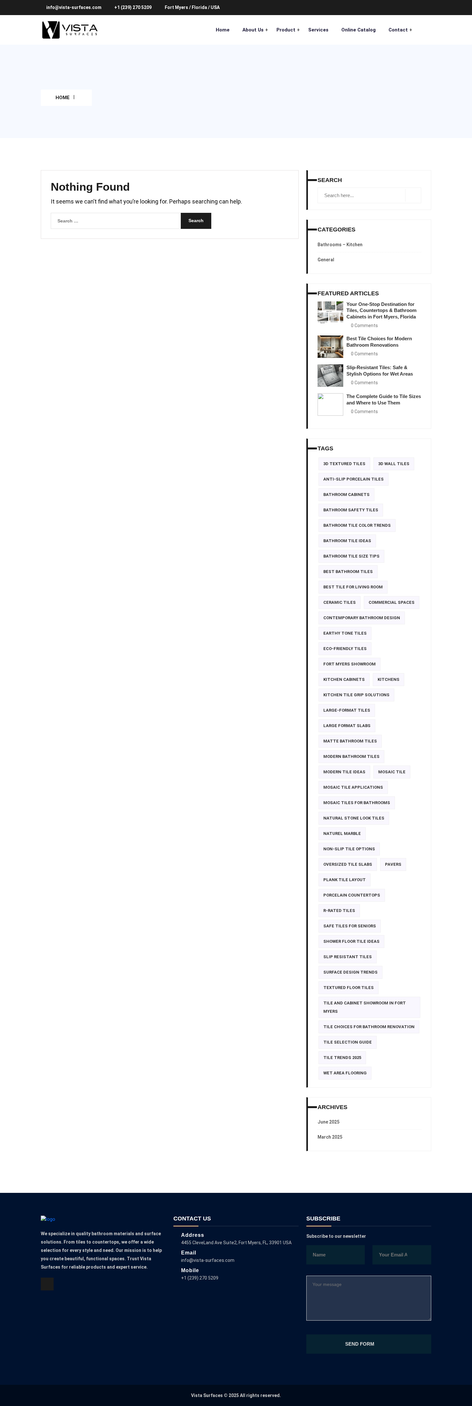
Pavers (393, 864)
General (326, 259)
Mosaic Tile (392, 771)
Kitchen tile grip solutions (356, 694)
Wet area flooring (345, 1073)
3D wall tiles (393, 463)
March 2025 (330, 1137)
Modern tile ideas (344, 771)
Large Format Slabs (347, 725)
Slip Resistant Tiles (347, 956)
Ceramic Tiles (339, 602)
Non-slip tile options (349, 848)
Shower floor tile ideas (351, 941)
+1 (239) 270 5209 (133, 7)
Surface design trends (350, 972)
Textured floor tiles (348, 987)
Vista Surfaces (207, 1395)
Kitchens (388, 679)
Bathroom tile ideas (347, 540)
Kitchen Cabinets (344, 679)
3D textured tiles (344, 463)
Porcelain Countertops (351, 895)
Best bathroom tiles (348, 571)
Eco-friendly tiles (345, 648)
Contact (398, 30)
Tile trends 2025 (342, 1057)
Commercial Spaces (392, 602)
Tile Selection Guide (347, 1042)
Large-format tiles (346, 710)
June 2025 (328, 1121)
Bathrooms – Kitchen (340, 244)
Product (285, 30)
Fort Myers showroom (349, 664)
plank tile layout (344, 879)
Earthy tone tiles (345, 633)
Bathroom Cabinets (346, 494)
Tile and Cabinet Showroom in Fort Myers (364, 1007)
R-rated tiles (339, 910)
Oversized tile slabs (347, 864)
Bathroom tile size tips (351, 556)
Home (223, 30)
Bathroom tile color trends (357, 525)
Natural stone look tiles (353, 818)
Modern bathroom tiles (351, 756)
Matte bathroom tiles (350, 741)
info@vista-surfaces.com (74, 7)
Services (318, 30)
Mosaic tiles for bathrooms (356, 802)
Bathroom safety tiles (350, 510)
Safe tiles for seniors (349, 926)
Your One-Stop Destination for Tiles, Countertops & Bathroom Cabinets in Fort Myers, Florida (381, 310)
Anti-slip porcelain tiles (353, 479)
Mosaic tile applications (353, 787)
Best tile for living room (353, 587)
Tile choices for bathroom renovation (369, 1026)
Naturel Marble (342, 833)
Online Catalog (358, 30)
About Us (253, 30)
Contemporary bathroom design (361, 617)
